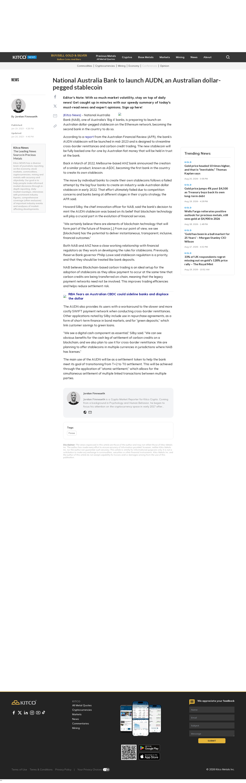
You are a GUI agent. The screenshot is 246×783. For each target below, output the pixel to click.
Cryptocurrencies (105, 65)
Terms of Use (19, 769)
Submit (212, 740)
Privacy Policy (63, 769)
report (89, 137)
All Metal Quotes (82, 705)
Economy (134, 65)
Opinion (164, 65)
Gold (188, 162)
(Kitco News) (72, 115)
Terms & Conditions (41, 769)
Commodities (84, 65)
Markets (77, 714)
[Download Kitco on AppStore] (149, 756)
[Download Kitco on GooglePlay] (149, 748)
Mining (122, 65)
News (75, 719)
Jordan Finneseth (26, 116)
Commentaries (80, 723)
